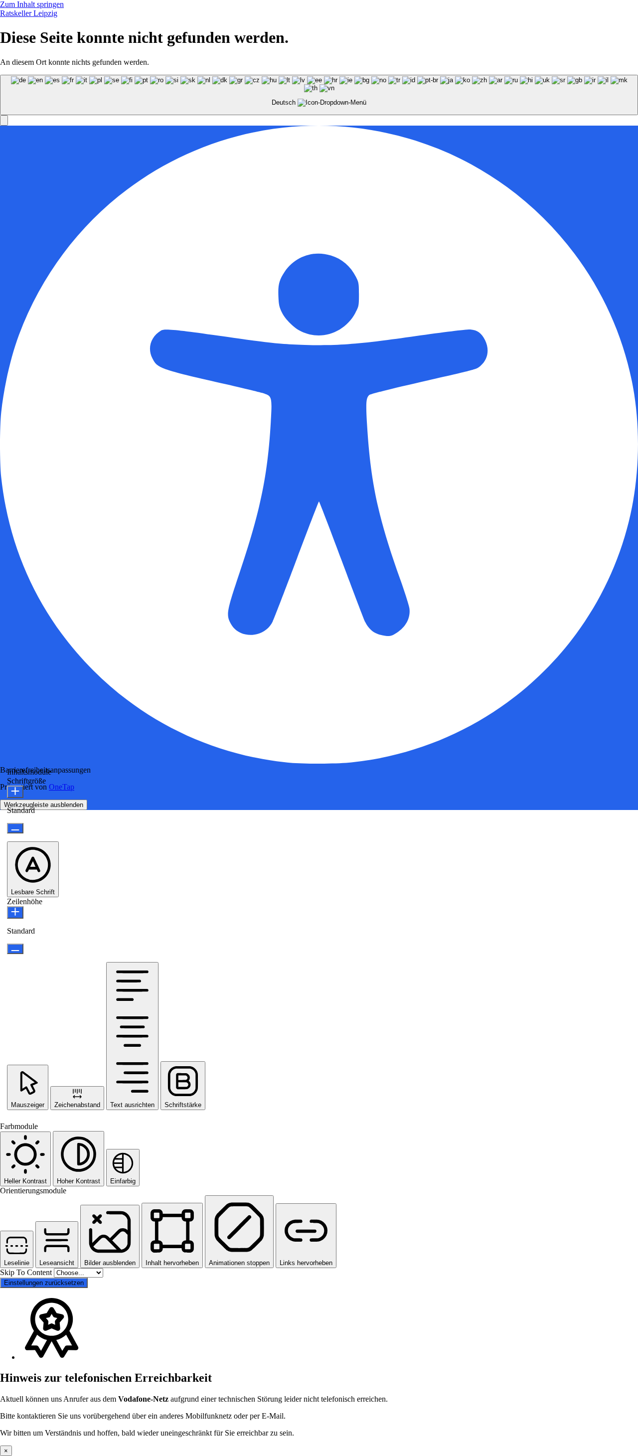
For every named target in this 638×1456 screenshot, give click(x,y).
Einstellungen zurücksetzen (44, 1283)
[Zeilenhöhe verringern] (15, 949)
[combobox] (319, 95)
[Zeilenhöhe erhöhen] (15, 912)
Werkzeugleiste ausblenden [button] (43, 805)
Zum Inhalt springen (32, 4)
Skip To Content (27, 1272)
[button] (4, 120)
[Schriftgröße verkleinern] (15, 828)
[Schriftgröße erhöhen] (15, 792)
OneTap (61, 787)
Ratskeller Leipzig (28, 13)
